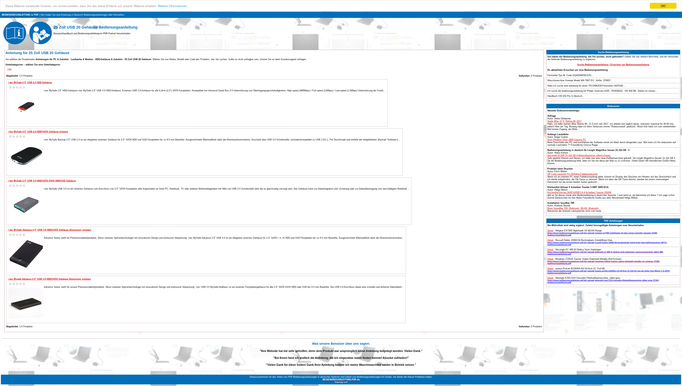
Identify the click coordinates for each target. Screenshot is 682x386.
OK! (663, 6)
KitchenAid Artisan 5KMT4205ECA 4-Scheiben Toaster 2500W (579, 192)
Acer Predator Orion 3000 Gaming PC (566, 139)
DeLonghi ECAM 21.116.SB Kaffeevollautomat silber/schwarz (579, 155)
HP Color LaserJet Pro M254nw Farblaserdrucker (572, 174)
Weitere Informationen (172, 6)
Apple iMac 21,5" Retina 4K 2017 (564, 121)
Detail (550, 230)
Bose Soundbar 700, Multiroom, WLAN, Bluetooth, (573, 208)
